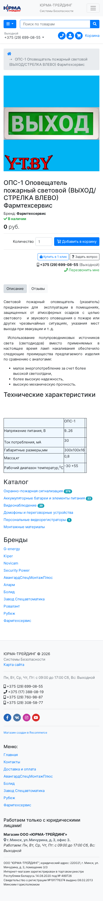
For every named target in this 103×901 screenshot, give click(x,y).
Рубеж (9, 613)
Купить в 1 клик (54, 257)
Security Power (17, 570)
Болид (9, 592)
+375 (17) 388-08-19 (25, 692)
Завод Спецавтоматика (24, 599)
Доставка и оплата (20, 769)
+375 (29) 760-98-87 (24, 697)
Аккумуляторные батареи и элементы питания (47, 498)
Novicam (11, 563)
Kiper (8, 556)
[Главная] (9, 53)
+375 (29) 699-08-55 (24, 686)
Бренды (16, 539)
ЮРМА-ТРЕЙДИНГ (20, 654)
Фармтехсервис (17, 620)
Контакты (12, 762)
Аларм (9, 584)
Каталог (16, 482)
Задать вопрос (85, 257)
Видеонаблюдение (23, 505)
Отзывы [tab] (38, 288)
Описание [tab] (15, 288)
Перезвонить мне (83, 270)
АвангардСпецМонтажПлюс (28, 577)
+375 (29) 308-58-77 (24, 702)
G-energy (12, 549)
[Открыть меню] (93, 8)
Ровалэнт (12, 606)
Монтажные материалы (24, 527)
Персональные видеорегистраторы (37, 519)
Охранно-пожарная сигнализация (37, 491)
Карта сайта (14, 664)
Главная (11, 754)
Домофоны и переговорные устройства (38, 512)
